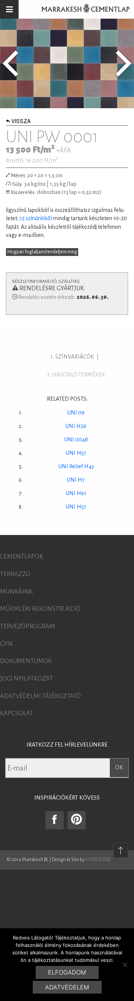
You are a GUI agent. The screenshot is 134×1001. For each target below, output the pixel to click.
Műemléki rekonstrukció (40, 609)
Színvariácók (74, 357)
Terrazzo (15, 574)
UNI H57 (76, 453)
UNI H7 (76, 480)
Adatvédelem (67, 987)
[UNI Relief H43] (123, 63)
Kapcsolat (16, 713)
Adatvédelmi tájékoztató (40, 696)
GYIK (6, 644)
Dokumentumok (26, 661)
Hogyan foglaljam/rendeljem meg (42, 251)
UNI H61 (76, 493)
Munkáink (16, 591)
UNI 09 (75, 413)
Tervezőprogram (27, 626)
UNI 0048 (76, 439)
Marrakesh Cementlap (82, 9)
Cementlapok (21, 556)
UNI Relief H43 (76, 466)
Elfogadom (67, 972)
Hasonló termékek (78, 375)
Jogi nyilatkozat (26, 678)
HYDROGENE (98, 859)
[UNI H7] (10, 63)
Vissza (21, 122)
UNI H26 (76, 426)
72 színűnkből (35, 218)
